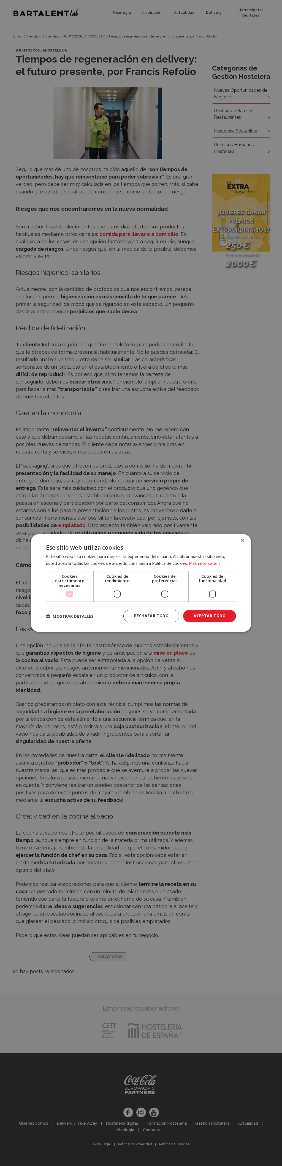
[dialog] (141, 583)
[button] (70, 616)
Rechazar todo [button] (151, 616)
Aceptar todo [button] (210, 616)
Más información (204, 563)
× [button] (242, 540)
